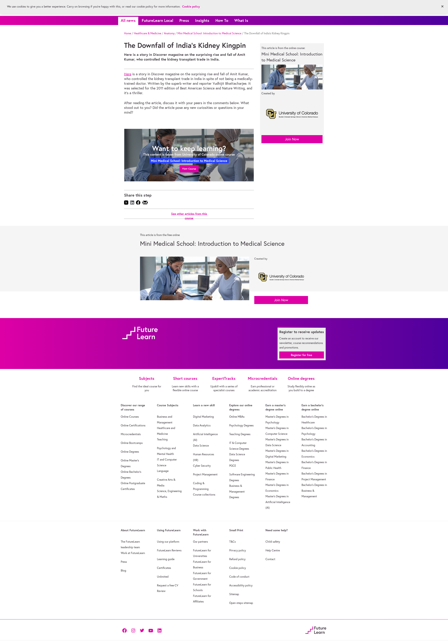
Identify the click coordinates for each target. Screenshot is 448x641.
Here (127, 74)
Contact (270, 559)
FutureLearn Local (157, 20)
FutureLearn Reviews (169, 550)
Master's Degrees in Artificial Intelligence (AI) (277, 501)
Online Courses (130, 416)
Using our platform (168, 541)
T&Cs (232, 541)
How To (221, 20)
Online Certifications (133, 425)
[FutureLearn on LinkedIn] (159, 630)
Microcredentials (131, 434)
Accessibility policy (241, 585)
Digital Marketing (203, 416)
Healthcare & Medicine (147, 33)
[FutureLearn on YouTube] (150, 630)
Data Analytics (202, 425)
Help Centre (272, 550)
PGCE (232, 465)
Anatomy (169, 33)
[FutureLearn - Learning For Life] (315, 630)
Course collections (204, 494)
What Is (241, 20)
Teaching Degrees (239, 434)
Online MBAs (236, 416)
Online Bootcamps (132, 443)
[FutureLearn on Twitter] (142, 630)
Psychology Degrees (241, 425)
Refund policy (237, 559)
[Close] (442, 6)
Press (184, 20)
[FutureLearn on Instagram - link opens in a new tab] (133, 630)
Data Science (201, 445)
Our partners (200, 541)
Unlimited (163, 576)
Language (163, 471)
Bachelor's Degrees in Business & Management (314, 490)
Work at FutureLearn (133, 553)
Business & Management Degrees (237, 491)
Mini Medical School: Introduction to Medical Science (209, 33)
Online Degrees (130, 451)
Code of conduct (239, 576)
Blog (123, 570)
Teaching (162, 439)
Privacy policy (237, 550)
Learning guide (165, 559)
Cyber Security (202, 465)
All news (128, 20)
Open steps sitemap (241, 603)
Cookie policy (237, 568)
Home (127, 33)
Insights (202, 20)
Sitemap (234, 594)
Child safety (272, 541)
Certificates (164, 568)
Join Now (292, 139)
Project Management (205, 474)
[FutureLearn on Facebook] (125, 630)
